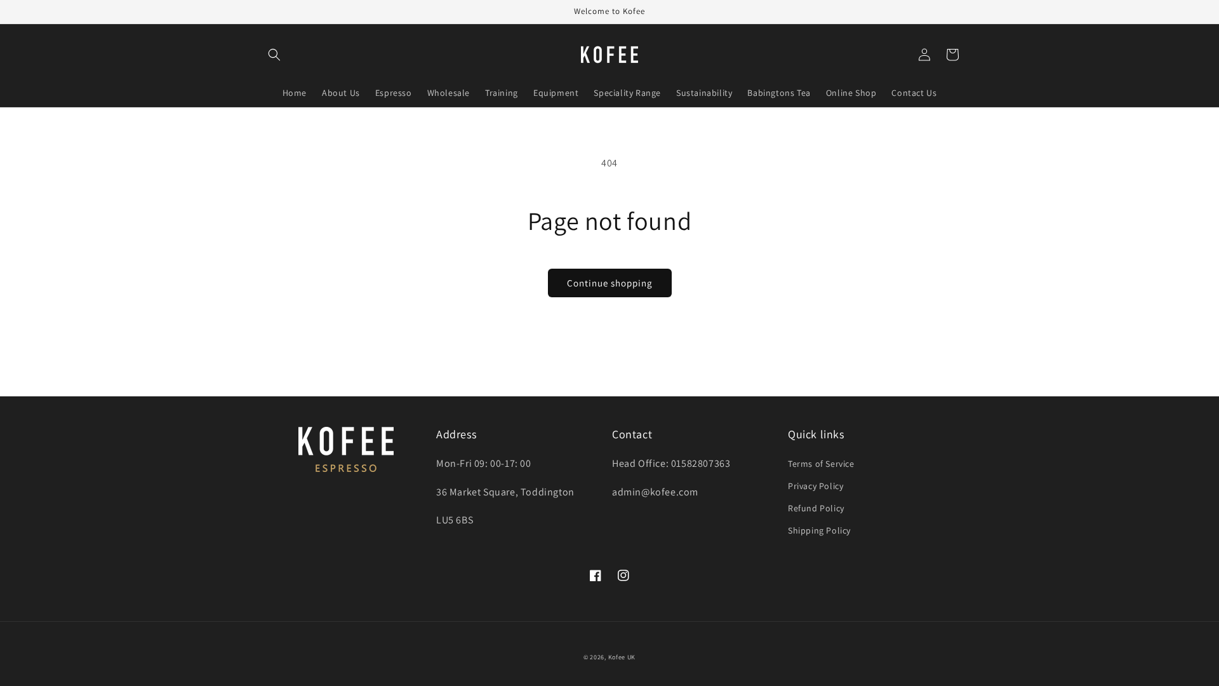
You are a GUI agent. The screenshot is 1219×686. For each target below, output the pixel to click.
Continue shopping (610, 283)
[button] (274, 55)
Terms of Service (821, 463)
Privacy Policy (815, 486)
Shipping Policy (819, 530)
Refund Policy (816, 508)
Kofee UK (622, 657)
